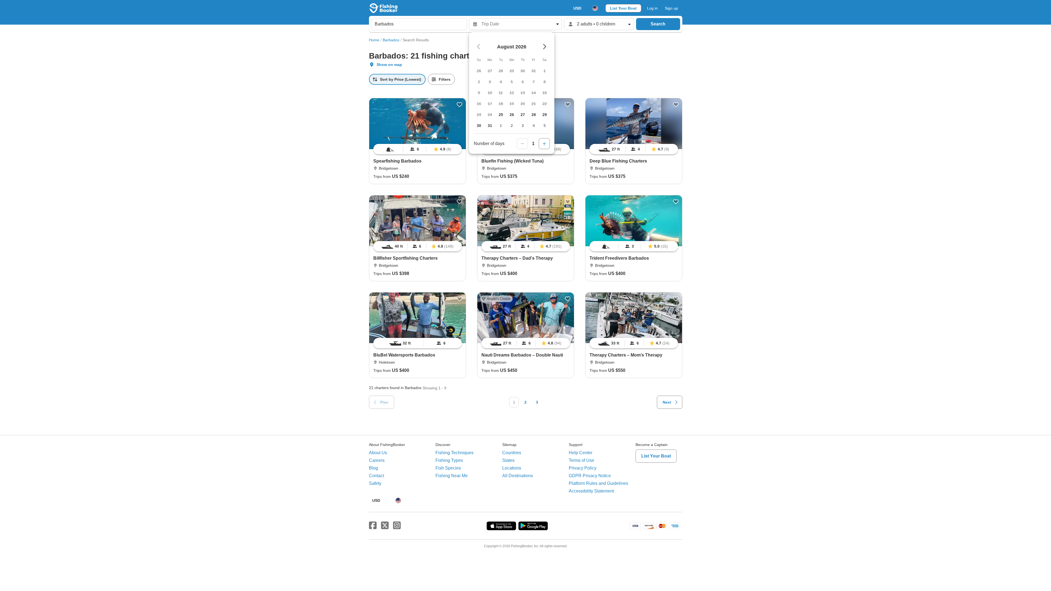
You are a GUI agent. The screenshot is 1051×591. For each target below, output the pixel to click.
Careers (377, 460)
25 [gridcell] (501, 114)
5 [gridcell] (545, 125)
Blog (373, 468)
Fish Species (448, 468)
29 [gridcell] (544, 114)
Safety (375, 483)
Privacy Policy (582, 468)
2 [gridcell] (512, 125)
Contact (376, 475)
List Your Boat (623, 8)
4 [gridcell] (534, 125)
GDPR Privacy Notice (590, 475)
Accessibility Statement (591, 491)
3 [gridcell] (523, 125)
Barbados (391, 40)
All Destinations (517, 475)
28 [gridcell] (534, 114)
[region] (417, 149)
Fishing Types (449, 460)
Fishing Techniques (454, 452)
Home (374, 40)
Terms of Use (581, 460)
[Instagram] (397, 526)
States (508, 460)
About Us (378, 452)
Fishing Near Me (451, 475)
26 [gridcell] (512, 114)
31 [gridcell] (490, 125)
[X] (385, 526)
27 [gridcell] (523, 114)
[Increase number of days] (544, 143)
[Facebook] (373, 526)
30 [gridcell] (479, 125)
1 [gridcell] (501, 125)
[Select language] (595, 8)
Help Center (580, 452)
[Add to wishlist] (459, 104)
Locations (511, 468)
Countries (511, 452)
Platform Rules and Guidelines (598, 483)
